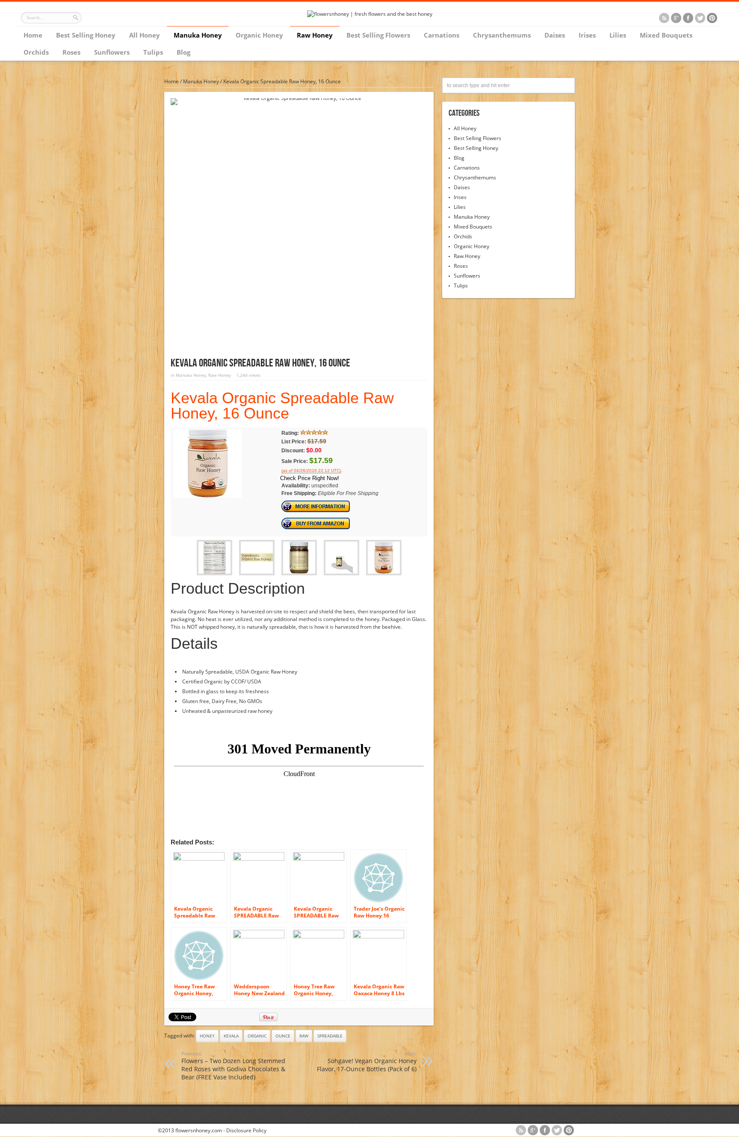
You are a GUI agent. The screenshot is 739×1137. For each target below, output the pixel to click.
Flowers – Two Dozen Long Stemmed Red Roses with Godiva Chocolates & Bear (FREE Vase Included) (233, 1065)
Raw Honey (315, 35)
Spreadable (330, 1036)
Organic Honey (259, 35)
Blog (183, 52)
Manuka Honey (198, 35)
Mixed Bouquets (666, 35)
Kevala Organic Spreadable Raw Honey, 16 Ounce (282, 405)
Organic (257, 1036)
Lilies (617, 35)
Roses (71, 52)
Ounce (282, 1036)
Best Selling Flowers (378, 35)
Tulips (153, 52)
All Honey (144, 35)
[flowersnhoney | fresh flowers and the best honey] (369, 14)
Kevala (231, 1036)
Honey (207, 1036)
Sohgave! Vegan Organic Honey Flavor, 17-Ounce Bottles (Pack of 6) (367, 1061)
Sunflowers (112, 52)
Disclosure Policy (246, 1130)
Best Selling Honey (85, 35)
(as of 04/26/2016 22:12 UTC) (311, 470)
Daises (554, 35)
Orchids (36, 52)
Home (33, 35)
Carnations (441, 35)
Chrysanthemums (502, 35)
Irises (587, 35)
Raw (303, 1036)
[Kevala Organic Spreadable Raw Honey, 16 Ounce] (208, 496)
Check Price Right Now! (309, 478)
